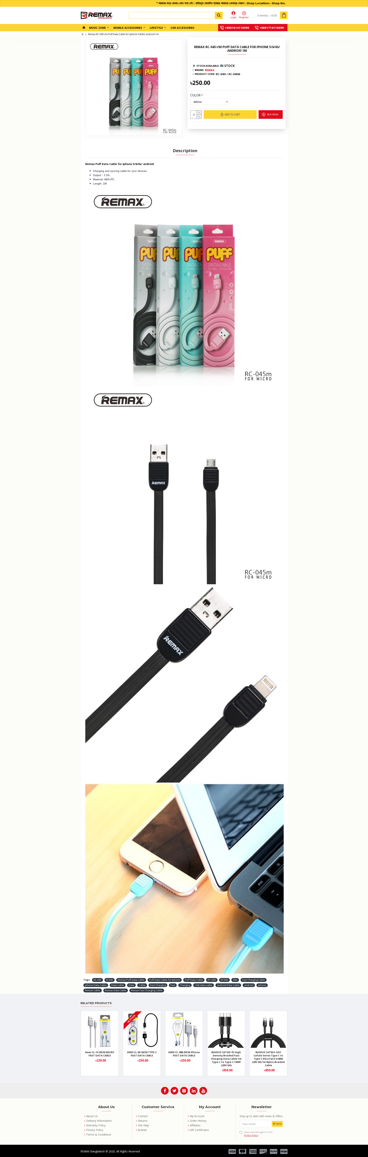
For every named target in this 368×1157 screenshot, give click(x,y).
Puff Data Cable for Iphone (164, 979)
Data (131, 985)
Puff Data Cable (194, 979)
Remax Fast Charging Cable (147, 990)
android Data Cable (228, 985)
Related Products (96, 1003)
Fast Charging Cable (253, 979)
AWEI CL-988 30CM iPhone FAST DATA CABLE (184, 1054)
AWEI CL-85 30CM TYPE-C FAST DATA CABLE (142, 1054)
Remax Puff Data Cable (131, 979)
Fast (172, 985)
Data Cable (117, 985)
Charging (185, 985)
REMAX (209, 70)
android (248, 985)
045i (235, 979)
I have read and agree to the (258, 1134)
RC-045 (97, 979)
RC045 (109, 979)
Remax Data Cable (115, 990)
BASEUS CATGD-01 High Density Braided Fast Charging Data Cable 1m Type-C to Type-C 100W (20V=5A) (226, 1059)
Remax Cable (92, 990)
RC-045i (212, 979)
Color (195, 95)
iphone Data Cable (96, 985)
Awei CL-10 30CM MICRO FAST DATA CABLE (99, 1054)
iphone (262, 985)
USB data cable (203, 985)
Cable (142, 985)
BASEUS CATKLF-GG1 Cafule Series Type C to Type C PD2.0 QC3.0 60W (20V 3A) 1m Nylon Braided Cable (268, 1059)
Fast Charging (158, 985)
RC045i (224, 979)
